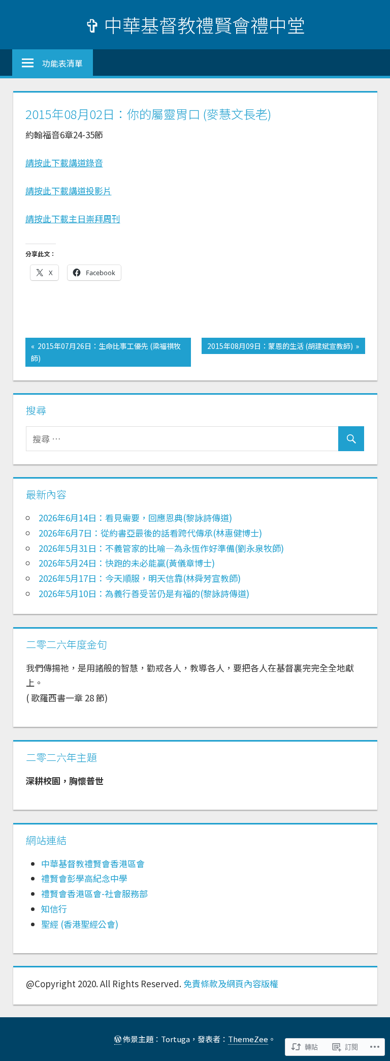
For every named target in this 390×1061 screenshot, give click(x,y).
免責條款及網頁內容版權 (230, 983)
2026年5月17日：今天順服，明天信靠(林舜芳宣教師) (140, 578)
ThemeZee (248, 1039)
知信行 (54, 908)
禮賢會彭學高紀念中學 (84, 878)
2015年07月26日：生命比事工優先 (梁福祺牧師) (103, 352)
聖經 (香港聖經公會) (79, 924)
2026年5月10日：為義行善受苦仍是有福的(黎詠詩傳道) (144, 593)
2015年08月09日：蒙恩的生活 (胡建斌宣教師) (277, 347)
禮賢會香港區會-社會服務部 (94, 893)
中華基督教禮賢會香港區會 (93, 863)
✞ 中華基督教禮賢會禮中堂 (195, 24)
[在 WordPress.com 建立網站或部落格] (117, 1039)
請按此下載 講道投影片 (68, 190)
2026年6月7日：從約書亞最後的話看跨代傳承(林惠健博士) (150, 532)
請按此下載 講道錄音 (64, 162)
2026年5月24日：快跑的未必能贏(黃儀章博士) (127, 562)
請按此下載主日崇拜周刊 (72, 218)
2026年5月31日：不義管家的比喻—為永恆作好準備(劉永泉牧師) (161, 548)
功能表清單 (62, 63)
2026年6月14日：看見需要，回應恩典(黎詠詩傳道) (135, 517)
